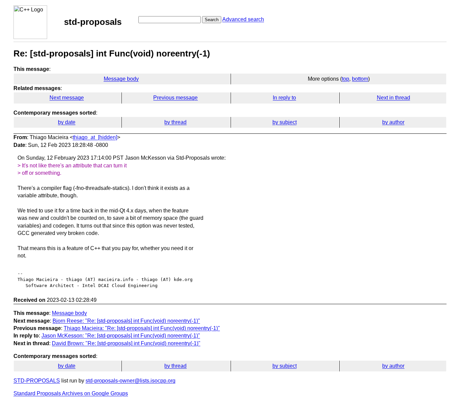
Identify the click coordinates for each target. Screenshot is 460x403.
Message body (121, 79)
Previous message (175, 97)
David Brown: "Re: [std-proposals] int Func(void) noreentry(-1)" (126, 343)
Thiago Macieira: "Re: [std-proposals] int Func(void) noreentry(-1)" (142, 328)
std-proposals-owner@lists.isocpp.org (130, 381)
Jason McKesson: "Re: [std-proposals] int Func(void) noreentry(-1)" (120, 335)
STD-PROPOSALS (36, 381)
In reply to (284, 97)
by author (393, 122)
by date (66, 122)
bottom (360, 79)
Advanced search (243, 19)
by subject (284, 122)
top (345, 79)
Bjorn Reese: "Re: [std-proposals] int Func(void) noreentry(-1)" (126, 321)
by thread (175, 122)
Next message (67, 97)
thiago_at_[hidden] (95, 137)
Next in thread (393, 97)
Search (212, 19)
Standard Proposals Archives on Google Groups (70, 393)
